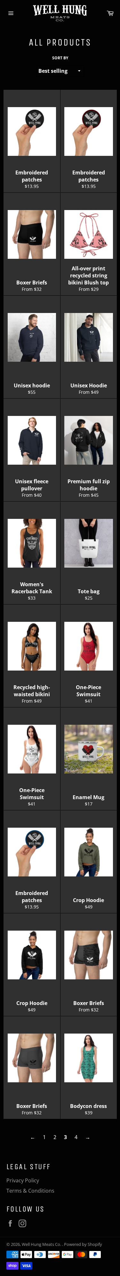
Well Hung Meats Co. (42, 1244)
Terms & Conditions (30, 1190)
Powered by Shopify (83, 1244)
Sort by (60, 58)
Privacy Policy (22, 1180)
